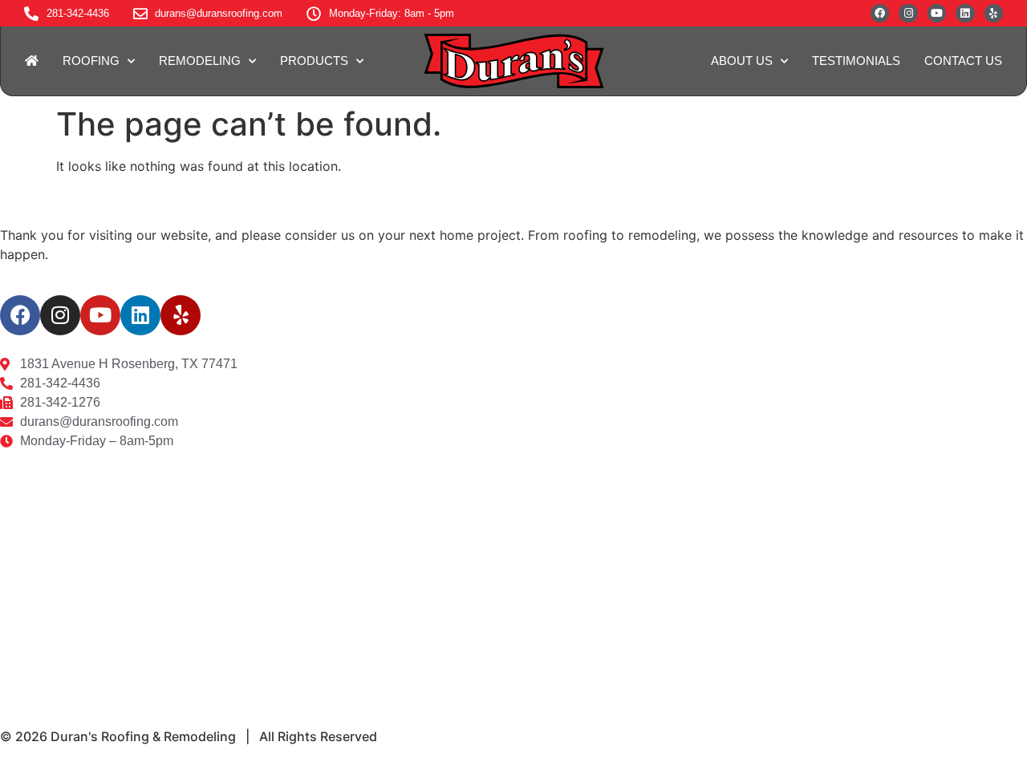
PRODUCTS (314, 60)
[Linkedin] (965, 13)
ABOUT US (742, 60)
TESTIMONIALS (856, 60)
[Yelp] (993, 13)
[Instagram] (908, 13)
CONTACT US (963, 60)
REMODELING (200, 60)
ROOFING (91, 60)
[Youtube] (937, 13)
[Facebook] (880, 13)
